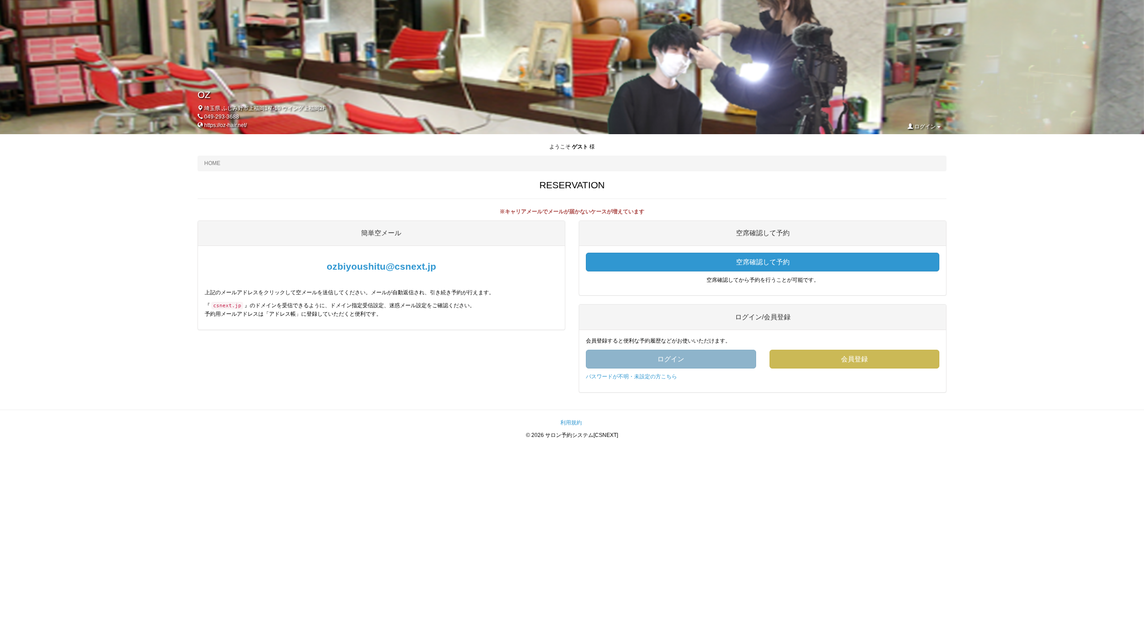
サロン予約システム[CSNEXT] (581, 435)
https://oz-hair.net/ (225, 125)
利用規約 (571, 422)
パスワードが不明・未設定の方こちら (631, 376)
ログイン (925, 126)
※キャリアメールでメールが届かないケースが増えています (572, 211)
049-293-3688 (221, 117)
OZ (204, 94)
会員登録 (854, 359)
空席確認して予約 (763, 262)
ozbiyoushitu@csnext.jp (381, 266)
